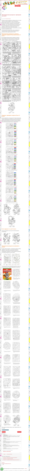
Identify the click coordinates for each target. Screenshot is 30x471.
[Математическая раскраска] (7, 298)
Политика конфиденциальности (6, 463)
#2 (3, 444)
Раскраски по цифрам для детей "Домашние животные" (11, 459)
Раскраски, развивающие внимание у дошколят (10, 457)
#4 (3, 438)
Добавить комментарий (7, 451)
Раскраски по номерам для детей (8, 458)
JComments (20, 452)
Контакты (3, 462)
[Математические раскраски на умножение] (7, 259)
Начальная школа (8, 18)
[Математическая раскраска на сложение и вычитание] (7, 59)
